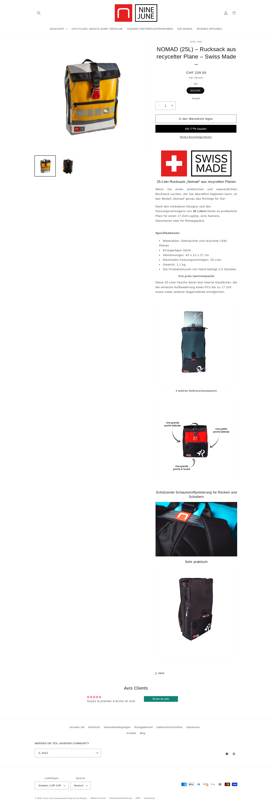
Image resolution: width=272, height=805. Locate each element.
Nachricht (94, 727)
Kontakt (131, 733)
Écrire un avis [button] (161, 699)
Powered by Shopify (77, 798)
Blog (142, 733)
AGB (138, 798)
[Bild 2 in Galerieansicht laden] (67, 166)
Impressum (193, 727)
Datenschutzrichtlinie (169, 727)
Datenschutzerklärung (121, 798)
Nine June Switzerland (54, 798)
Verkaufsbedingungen (117, 727)
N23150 (195, 90)
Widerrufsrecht (98, 798)
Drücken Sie (77, 727)
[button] (39, 13)
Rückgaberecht (143, 727)
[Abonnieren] (97, 753)
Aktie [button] (161, 673)
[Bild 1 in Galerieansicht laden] (45, 166)
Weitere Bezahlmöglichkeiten (196, 137)
